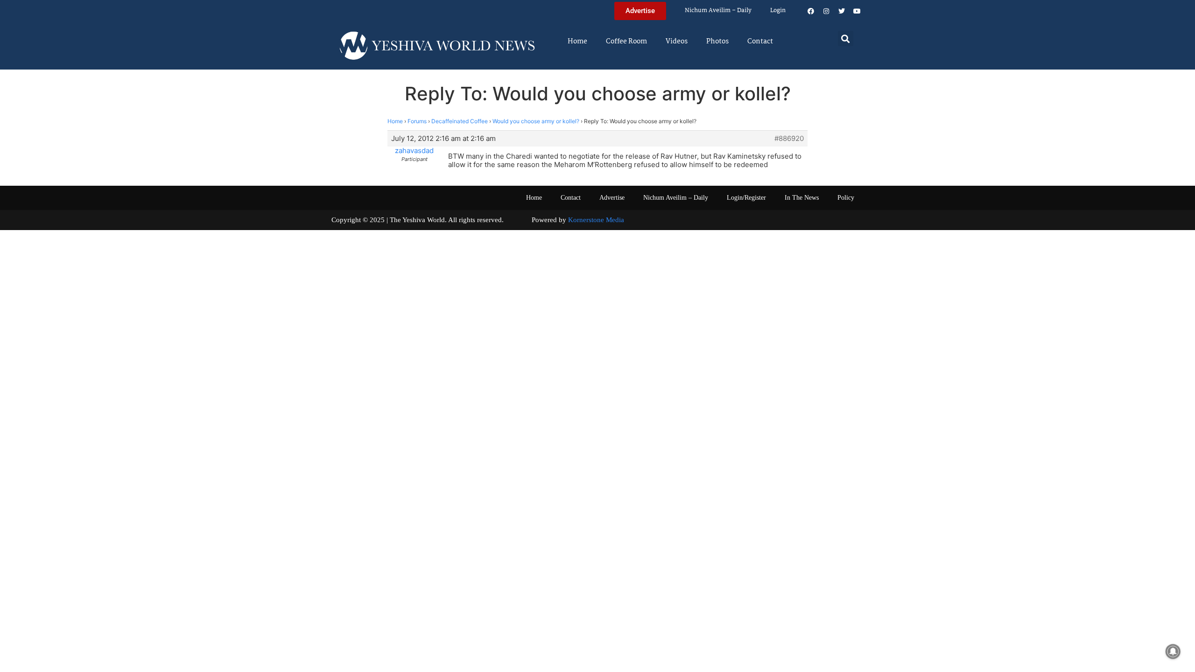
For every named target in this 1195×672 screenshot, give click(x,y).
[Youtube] (857, 11)
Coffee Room (626, 41)
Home (577, 41)
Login (778, 10)
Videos (677, 41)
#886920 (789, 138)
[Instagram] (826, 11)
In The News (802, 197)
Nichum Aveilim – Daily (718, 10)
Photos (717, 41)
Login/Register (746, 197)
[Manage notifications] (1173, 651)
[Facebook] (810, 11)
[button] (845, 38)
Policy (845, 197)
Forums (417, 121)
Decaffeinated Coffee (459, 121)
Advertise (612, 197)
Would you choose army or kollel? (535, 121)
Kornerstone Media (596, 220)
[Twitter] (841, 11)
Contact (760, 41)
